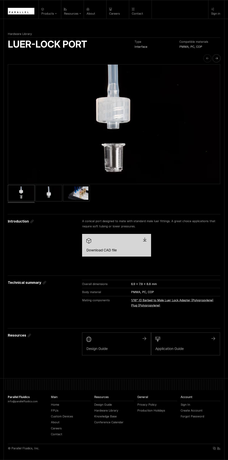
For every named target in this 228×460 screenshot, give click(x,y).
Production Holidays (151, 410)
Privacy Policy (147, 404)
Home (55, 404)
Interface (140, 46)
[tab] (21, 193)
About (55, 422)
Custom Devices (62, 416)
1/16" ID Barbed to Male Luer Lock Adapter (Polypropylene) (172, 300)
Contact (56, 434)
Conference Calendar (108, 422)
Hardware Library (20, 34)
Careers (56, 428)
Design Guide (103, 404)
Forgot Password (192, 416)
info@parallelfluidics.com (23, 401)
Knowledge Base (105, 416)
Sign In (185, 404)
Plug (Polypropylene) (145, 305)
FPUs (54, 410)
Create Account (192, 410)
